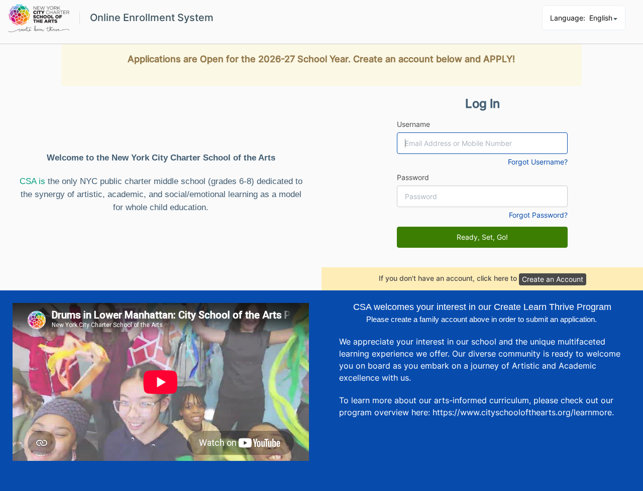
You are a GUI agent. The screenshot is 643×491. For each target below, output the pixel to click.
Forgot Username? (538, 161)
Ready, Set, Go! (482, 237)
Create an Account (552, 279)
